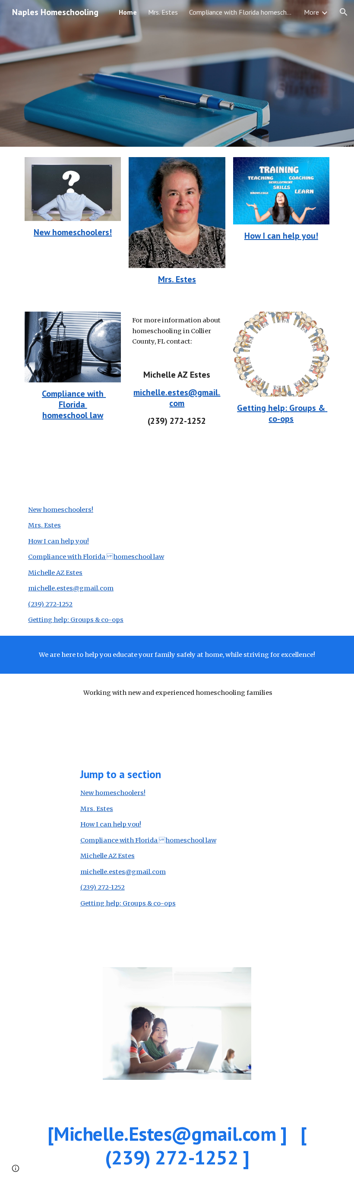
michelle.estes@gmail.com (176, 398)
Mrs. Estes (177, 279)
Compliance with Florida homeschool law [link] (241, 12)
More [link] (311, 12)
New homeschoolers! (73, 232)
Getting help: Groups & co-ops (282, 413)
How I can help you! (281, 235)
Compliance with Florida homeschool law (74, 404)
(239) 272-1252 (50, 604)
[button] (343, 12)
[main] (73, 232)
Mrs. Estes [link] (163, 12)
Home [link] (128, 12)
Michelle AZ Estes (55, 573)
